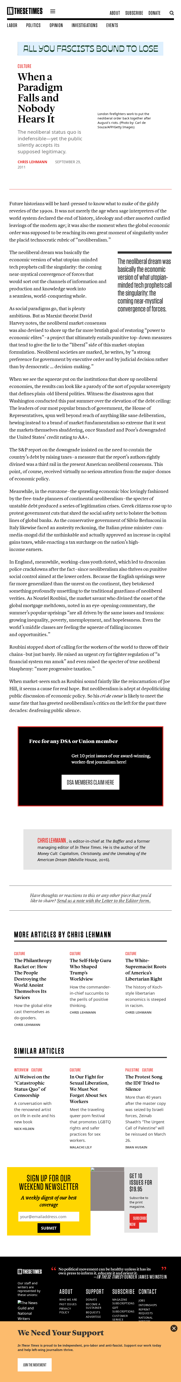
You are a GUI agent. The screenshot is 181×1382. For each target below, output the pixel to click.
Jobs (142, 1300)
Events (112, 25)
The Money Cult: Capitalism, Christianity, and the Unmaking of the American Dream (92, 853)
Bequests (93, 1312)
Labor (12, 25)
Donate (155, 13)
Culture (25, 66)
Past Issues (68, 1304)
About (115, 13)
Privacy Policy (65, 1310)
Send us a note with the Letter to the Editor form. (104, 901)
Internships (148, 1305)
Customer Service (120, 1318)
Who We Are (68, 1299)
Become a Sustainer (93, 1306)
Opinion (56, 25)
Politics (33, 25)
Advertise (93, 1317)
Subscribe (134, 13)
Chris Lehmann (32, 161)
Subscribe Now (138, 1221)
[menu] (52, 11)
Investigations (85, 25)
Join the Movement (34, 1364)
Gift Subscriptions (123, 1309)
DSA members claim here (90, 782)
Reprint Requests (146, 1311)
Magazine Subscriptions (123, 1301)
